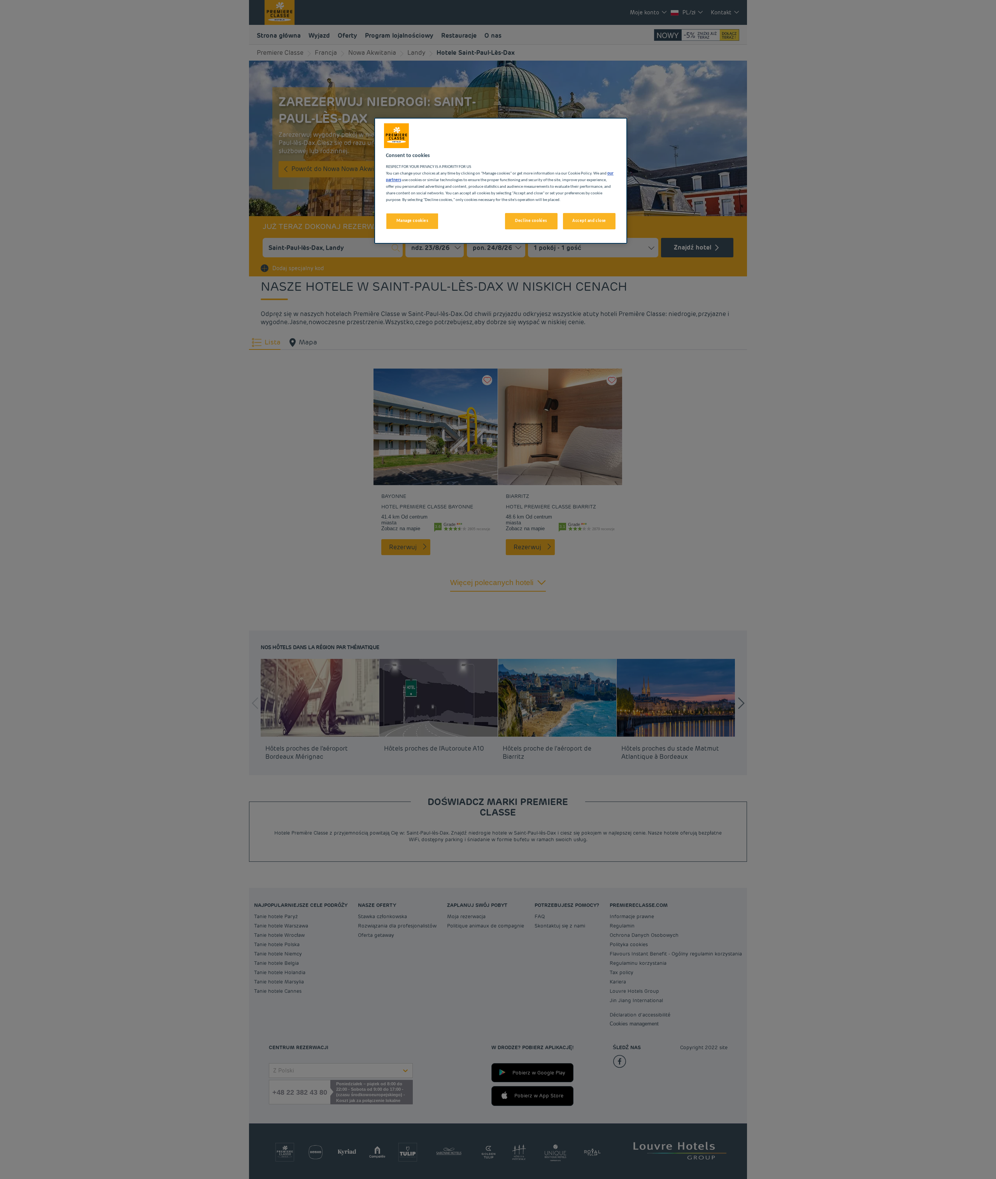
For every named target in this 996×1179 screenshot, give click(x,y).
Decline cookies (531, 220)
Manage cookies (412, 220)
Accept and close (589, 220)
